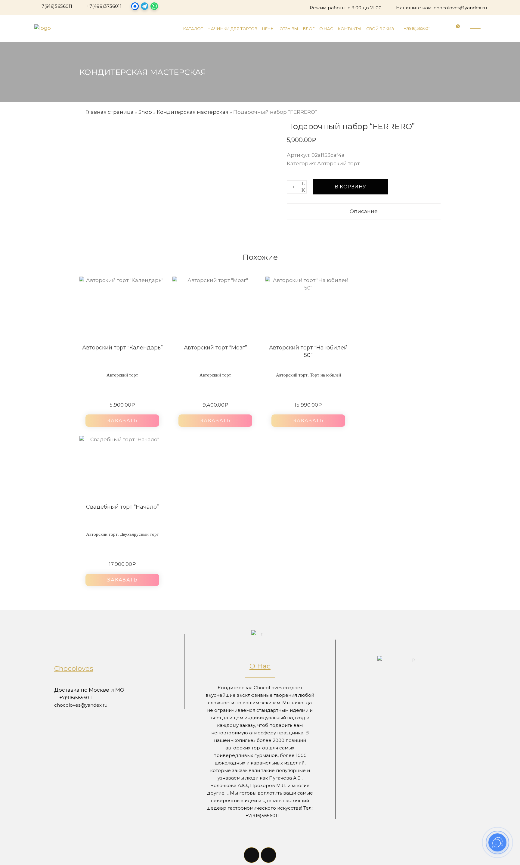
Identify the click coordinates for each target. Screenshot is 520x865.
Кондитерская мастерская (192, 112)
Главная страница (109, 112)
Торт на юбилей (325, 375)
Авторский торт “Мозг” (215, 347)
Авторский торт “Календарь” (122, 347)
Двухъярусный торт (139, 534)
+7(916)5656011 (55, 6)
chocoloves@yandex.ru (460, 8)
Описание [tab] (364, 211)
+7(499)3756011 (104, 6)
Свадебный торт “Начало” (122, 507)
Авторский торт (338, 163)
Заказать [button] (122, 420)
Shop (145, 112)
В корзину (350, 187)
